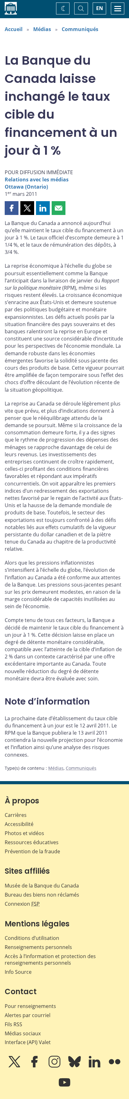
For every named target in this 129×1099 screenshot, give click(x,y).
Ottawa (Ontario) (26, 186)
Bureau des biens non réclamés (42, 894)
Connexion (22, 903)
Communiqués (80, 29)
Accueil (14, 29)
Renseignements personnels (38, 947)
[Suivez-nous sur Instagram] (55, 1066)
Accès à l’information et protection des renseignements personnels (50, 959)
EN (99, 8)
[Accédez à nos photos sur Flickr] (114, 1066)
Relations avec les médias (37, 179)
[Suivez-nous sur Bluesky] (75, 1066)
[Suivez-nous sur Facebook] (35, 1066)
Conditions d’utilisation (32, 938)
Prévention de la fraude (32, 851)
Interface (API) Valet (28, 1042)
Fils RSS (13, 1024)
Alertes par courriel (27, 1015)
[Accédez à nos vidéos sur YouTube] (64, 1086)
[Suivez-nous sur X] (15, 1066)
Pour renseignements (30, 1006)
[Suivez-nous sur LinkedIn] (95, 1066)
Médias (42, 29)
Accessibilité (19, 824)
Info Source (18, 971)
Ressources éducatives (32, 842)
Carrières (16, 815)
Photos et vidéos (24, 833)
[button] (11, 208)
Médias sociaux (23, 1033)
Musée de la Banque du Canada (42, 885)
